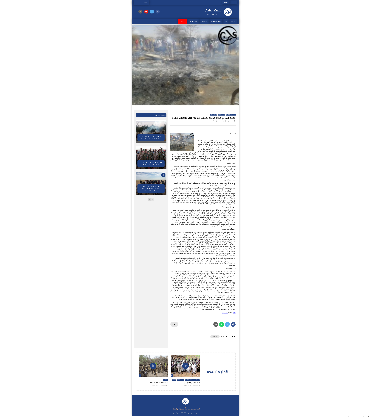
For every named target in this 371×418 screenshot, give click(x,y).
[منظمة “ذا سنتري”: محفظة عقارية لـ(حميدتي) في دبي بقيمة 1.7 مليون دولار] (151, 183)
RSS (234, 313)
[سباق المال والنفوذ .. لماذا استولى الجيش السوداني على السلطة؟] (151, 157)
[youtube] (146, 12)
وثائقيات (174, 379)
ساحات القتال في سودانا (159, 383)
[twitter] (152, 12)
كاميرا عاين (204, 21)
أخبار (226, 21)
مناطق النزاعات (214, 114)
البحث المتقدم (193, 21)
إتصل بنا (226, 2)
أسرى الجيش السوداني (192, 383)
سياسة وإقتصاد (221, 114)
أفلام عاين (197, 379)
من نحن (233, 2)
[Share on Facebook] (233, 324)
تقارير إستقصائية (216, 21)
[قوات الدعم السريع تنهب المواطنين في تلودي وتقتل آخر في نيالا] (151, 131)
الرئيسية (233, 21)
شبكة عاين (230, 121)
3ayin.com (225, 313)
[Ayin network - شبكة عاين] (219, 12)
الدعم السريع (215, 336)
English (182, 21)
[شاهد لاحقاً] (140, 12)
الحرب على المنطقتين (230, 114)
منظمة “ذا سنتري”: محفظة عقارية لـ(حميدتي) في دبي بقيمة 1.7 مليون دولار (151, 188)
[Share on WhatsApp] (221, 324)
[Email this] (215, 324)
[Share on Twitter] (227, 324)
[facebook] (158, 12)
